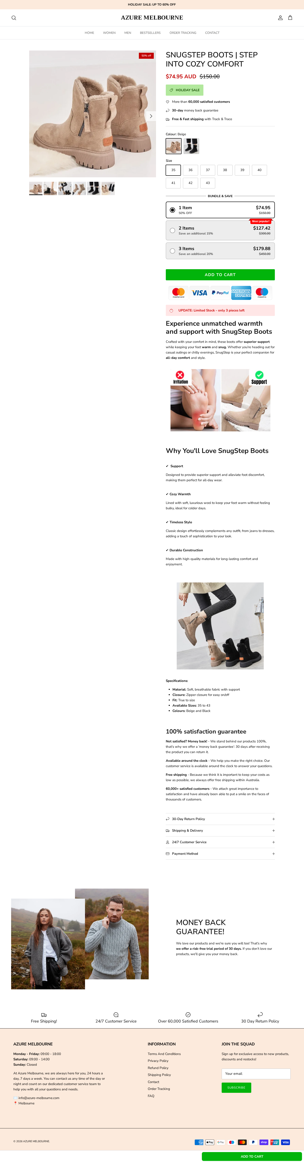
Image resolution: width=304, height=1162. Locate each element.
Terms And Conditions (164, 1054)
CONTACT (212, 33)
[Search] (13, 17)
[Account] (279, 17)
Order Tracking (159, 1089)
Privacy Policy (158, 1061)
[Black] (191, 146)
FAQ (151, 1096)
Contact (153, 1082)
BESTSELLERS (150, 33)
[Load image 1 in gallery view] (92, 114)
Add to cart (220, 274)
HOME (89, 33)
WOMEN (109, 33)
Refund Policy (158, 1068)
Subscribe (236, 1088)
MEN (127, 33)
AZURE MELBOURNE (36, 1141)
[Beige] (173, 146)
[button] (220, 210)
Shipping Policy (159, 1075)
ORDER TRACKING (183, 33)
